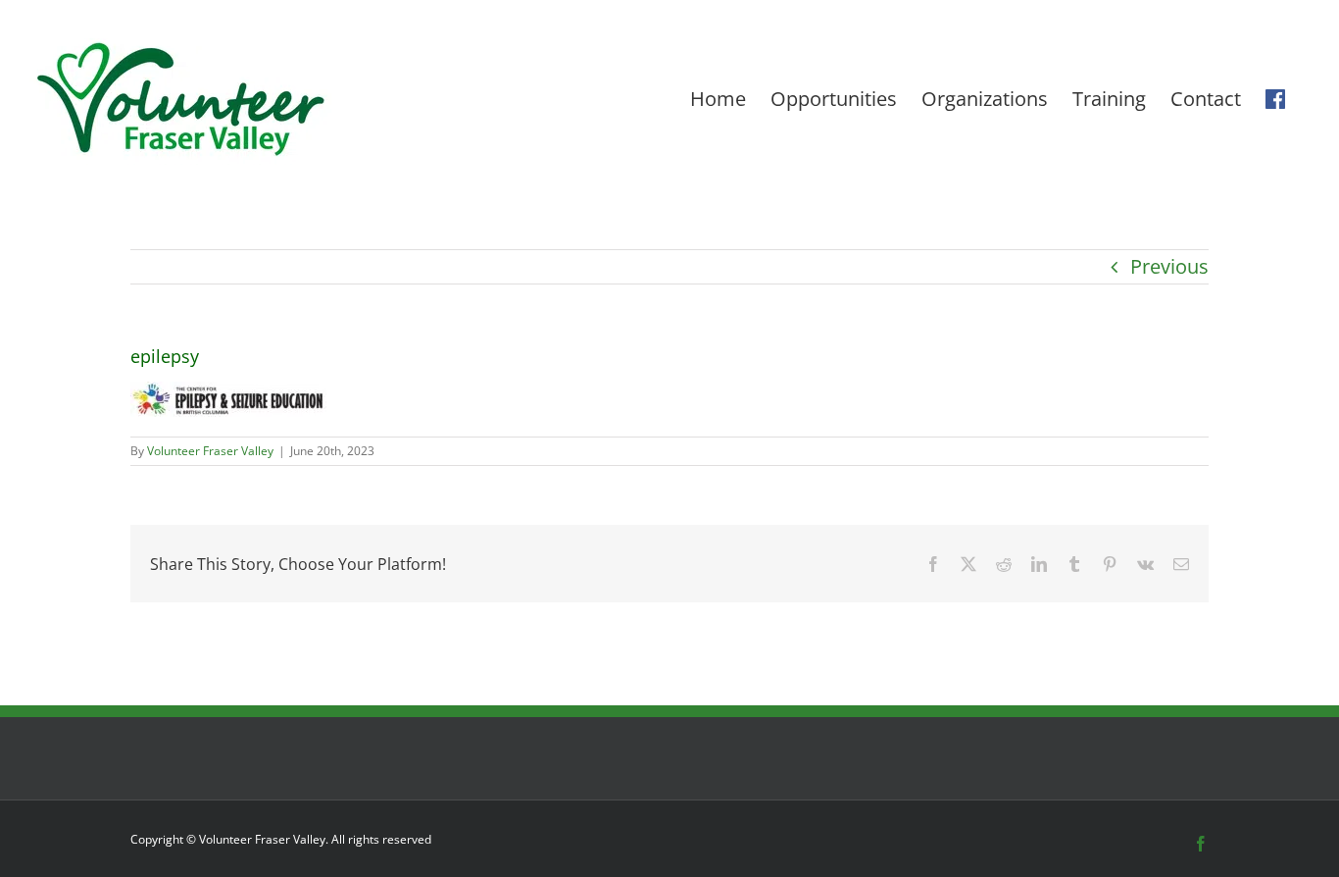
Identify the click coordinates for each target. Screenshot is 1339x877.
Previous (1169, 266)
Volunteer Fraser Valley (210, 450)
